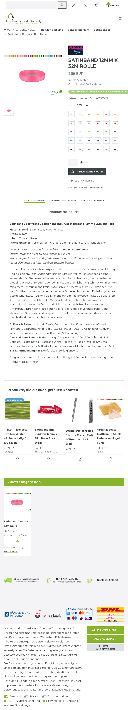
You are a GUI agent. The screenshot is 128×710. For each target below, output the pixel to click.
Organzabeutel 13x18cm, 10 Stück (109, 436)
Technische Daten (62, 200)
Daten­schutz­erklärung (66, 689)
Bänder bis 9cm (78, 30)
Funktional (72, 700)
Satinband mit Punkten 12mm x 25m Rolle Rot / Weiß (46, 436)
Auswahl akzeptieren (105, 647)
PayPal (52, 700)
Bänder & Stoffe (51, 30)
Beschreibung (34, 200)
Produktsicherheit (64, 212)
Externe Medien (58, 696)
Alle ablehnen (105, 638)
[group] (48, 410)
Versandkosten (96, 188)
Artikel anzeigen (17, 541)
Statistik (34, 696)
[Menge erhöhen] (81, 162)
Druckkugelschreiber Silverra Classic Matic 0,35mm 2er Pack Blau (80, 437)
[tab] (34, 200)
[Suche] (62, 5)
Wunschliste (84, 180)
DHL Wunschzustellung (24, 700)
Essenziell (15, 696)
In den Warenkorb (89, 171)
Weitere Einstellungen (18, 705)
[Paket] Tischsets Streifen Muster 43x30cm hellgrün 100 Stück (16, 436)
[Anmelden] (74, 5)
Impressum (11, 685)
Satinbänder (102, 30)
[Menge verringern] (87, 162)
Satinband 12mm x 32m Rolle (16, 523)
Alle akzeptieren (105, 630)
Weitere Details (92, 200)
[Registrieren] (85, 5)
